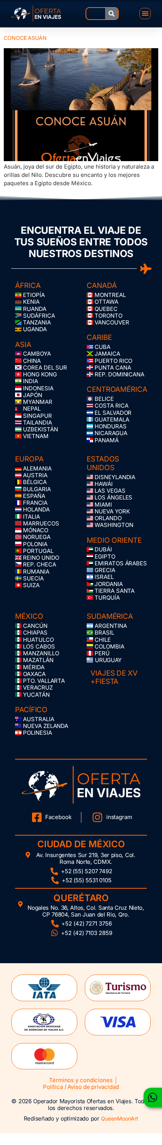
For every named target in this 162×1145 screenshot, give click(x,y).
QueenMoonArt (119, 1118)
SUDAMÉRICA (110, 616)
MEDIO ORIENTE (114, 540)
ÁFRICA (27, 285)
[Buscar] (111, 13)
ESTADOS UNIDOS (103, 463)
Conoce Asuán (25, 38)
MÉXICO (29, 616)
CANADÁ (101, 285)
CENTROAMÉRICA (117, 389)
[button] (145, 14)
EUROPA (29, 459)
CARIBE (99, 337)
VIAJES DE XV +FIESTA (114, 677)
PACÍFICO (31, 709)
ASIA (23, 344)
